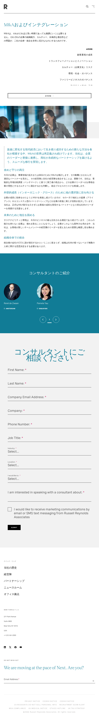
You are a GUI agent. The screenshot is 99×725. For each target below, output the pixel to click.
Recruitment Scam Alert (72, 705)
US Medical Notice (37, 708)
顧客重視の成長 (85, 55)
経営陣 (8, 574)
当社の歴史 (10, 567)
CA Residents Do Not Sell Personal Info (35, 705)
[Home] (10, 6)
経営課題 (48, 96)
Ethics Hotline (57, 708)
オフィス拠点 (11, 594)
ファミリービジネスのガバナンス (76, 79)
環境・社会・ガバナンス (80, 73)
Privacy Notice (32, 701)
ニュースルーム (13, 587)
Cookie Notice (50, 701)
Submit (14, 527)
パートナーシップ (14, 580)
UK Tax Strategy (76, 708)
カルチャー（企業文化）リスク (77, 67)
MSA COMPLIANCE (17, 708)
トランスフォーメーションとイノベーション (71, 61)
